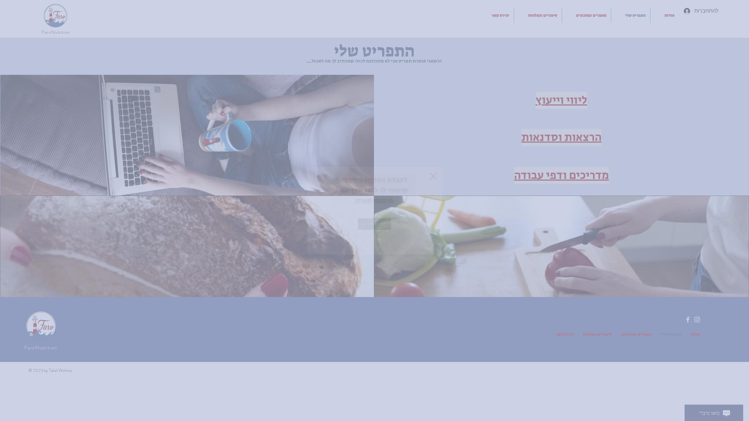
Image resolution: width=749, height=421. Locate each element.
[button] (448, 167)
